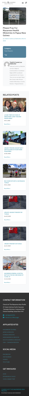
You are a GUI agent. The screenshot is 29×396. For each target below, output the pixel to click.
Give (4, 374)
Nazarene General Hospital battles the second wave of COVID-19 (14, 275)
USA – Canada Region (11, 342)
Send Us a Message (12, 317)
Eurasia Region (9, 334)
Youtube (6, 362)
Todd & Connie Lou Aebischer (13, 38)
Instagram (7, 357)
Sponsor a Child (9, 376)
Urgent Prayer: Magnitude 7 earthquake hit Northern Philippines (13, 149)
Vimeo (5, 359)
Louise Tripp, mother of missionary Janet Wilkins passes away (12, 116)
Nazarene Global (9, 329)
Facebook (7, 354)
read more (7, 124)
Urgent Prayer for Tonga (13, 243)
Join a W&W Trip (9, 379)
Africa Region (8, 332)
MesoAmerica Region (11, 337)
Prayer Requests (8, 51)
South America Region (11, 340)
